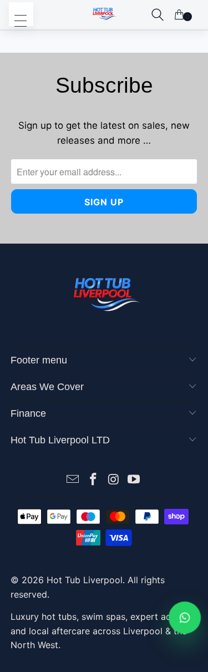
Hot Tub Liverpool (85, 579)
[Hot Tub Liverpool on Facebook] (93, 480)
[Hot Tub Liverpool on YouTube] (134, 480)
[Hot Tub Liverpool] (104, 14)
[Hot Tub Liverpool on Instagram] (113, 480)
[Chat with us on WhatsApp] (185, 618)
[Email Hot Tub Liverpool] (73, 480)
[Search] (157, 14)
